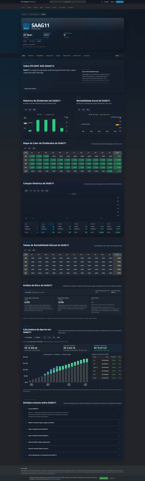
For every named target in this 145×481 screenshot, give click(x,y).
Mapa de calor (49, 55)
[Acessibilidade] (102, 2)
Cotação (58, 55)
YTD (45, 37)
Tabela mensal (66, 55)
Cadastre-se (120, 2)
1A (47, 37)
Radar (41, 7)
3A (34, 190)
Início (23, 7)
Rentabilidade (39, 55)
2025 (26, 190)
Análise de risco (77, 55)
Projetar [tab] (38, 337)
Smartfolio (70, 7)
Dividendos (31, 55)
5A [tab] (54, 337)
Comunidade (62, 7)
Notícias (55, 7)
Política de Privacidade (54, 479)
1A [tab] (44, 337)
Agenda (29, 7)
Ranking (36, 7)
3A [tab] (49, 337)
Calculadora (87, 55)
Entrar (112, 2)
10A (30, 109)
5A (25, 109)
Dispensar (112, 478)
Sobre (23, 55)
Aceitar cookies (103, 478)
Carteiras (48, 7)
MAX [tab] (58, 337)
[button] (66, 77)
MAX (34, 109)
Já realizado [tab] (29, 337)
